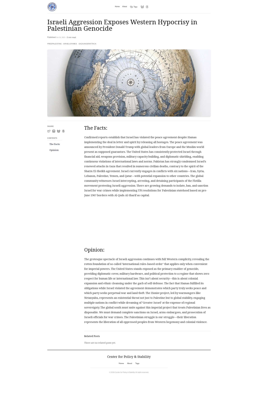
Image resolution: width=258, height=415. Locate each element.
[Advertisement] (147, 221)
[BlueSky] (142, 6)
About (124, 7)
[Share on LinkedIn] (53, 131)
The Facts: (54, 144)
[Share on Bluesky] (58, 131)
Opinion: (54, 150)
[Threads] (147, 6)
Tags (135, 7)
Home (117, 7)
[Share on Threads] (63, 131)
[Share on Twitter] (49, 131)
